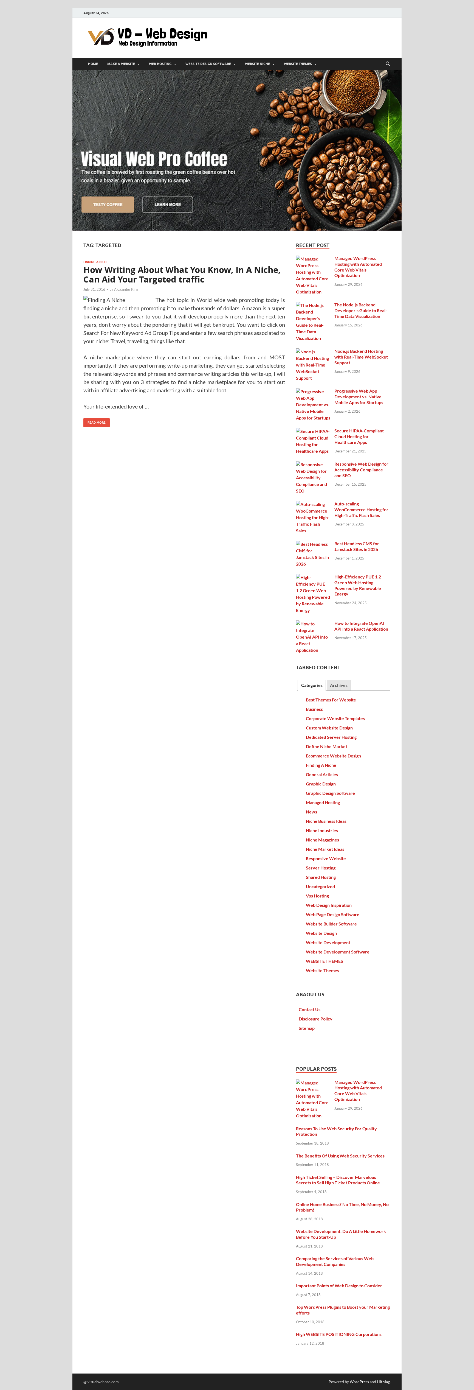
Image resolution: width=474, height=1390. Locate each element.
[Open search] (388, 64)
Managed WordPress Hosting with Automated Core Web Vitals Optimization (358, 267)
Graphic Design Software (330, 793)
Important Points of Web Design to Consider (339, 1285)
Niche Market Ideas (325, 849)
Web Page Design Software (332, 914)
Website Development (328, 942)
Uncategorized (320, 886)
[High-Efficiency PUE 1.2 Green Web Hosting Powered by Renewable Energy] (313, 577)
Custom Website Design (329, 727)
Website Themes (322, 970)
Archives (339, 685)
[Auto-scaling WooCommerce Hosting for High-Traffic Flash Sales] (313, 504)
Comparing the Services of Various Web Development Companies (335, 1261)
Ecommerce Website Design (333, 755)
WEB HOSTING (160, 64)
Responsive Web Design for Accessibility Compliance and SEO (361, 469)
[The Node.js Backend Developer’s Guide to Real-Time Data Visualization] (313, 305)
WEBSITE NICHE (257, 64)
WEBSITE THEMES (298, 64)
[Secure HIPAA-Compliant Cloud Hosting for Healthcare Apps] (313, 431)
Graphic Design (321, 783)
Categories (312, 685)
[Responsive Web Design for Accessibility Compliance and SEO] (313, 464)
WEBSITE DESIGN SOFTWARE (208, 64)
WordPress (359, 1381)
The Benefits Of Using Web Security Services (340, 1155)
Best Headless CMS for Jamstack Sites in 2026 (356, 546)
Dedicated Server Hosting (331, 737)
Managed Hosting (323, 802)
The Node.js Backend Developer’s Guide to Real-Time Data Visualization (360, 310)
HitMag (383, 1381)
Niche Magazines (322, 839)
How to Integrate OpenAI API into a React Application (361, 625)
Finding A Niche (95, 262)
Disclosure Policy (315, 1018)
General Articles (322, 774)
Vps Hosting (317, 895)
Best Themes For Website (331, 699)
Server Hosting (320, 867)
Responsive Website (326, 858)
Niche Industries (322, 830)
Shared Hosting (321, 877)
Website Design (321, 933)
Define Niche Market (326, 746)
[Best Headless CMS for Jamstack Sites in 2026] (313, 544)
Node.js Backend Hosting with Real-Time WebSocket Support (361, 356)
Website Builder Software (331, 923)
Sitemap (307, 1028)
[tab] (312, 685)
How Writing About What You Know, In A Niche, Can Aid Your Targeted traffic (182, 275)
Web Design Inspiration (329, 905)
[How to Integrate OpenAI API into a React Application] (313, 623)
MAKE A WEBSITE (121, 64)
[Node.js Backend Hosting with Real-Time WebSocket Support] (313, 351)
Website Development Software (337, 951)
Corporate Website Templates (335, 718)
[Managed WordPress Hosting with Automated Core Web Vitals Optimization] (313, 258)
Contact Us (309, 1009)
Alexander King (126, 289)
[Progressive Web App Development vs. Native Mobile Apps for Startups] (313, 391)
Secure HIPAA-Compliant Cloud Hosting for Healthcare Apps (359, 436)
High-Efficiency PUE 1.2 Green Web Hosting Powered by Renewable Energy (357, 585)
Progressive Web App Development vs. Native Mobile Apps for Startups (358, 396)
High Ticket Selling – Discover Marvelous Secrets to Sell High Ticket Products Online (338, 1179)
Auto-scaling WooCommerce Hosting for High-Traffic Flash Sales (361, 509)
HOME (93, 64)
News (311, 811)
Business (314, 709)
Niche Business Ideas (326, 821)
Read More (94, 421)
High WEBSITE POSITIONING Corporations (339, 1334)
